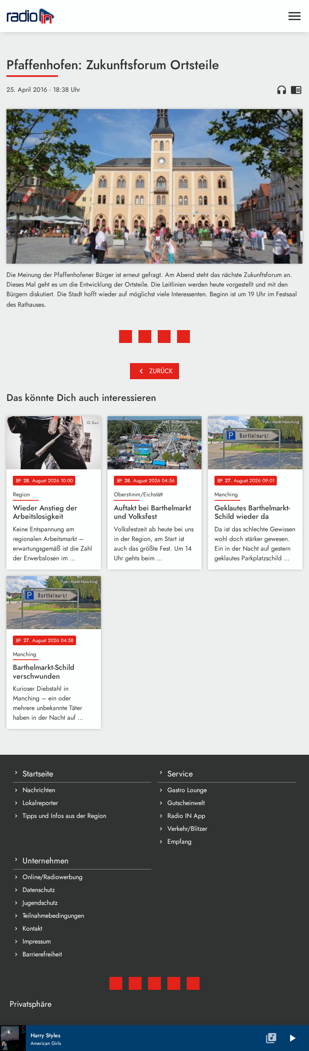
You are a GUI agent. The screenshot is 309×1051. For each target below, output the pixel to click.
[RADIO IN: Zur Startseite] (144, 16)
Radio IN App (186, 815)
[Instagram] (154, 983)
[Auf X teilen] (144, 336)
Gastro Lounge (187, 790)
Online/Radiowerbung (52, 877)
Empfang (179, 841)
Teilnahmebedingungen (53, 915)
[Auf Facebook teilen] (125, 336)
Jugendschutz (40, 902)
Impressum (37, 941)
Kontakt (32, 928)
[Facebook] (135, 983)
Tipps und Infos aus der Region (64, 815)
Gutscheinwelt (186, 802)
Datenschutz (39, 889)
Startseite (38, 774)
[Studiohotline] (193, 983)
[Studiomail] (115, 983)
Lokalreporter (40, 802)
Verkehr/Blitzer (187, 828)
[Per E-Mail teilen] (183, 336)
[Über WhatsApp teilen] (164, 336)
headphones (281, 89)
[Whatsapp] (173, 983)
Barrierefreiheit (42, 954)
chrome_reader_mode (296, 89)
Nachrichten (39, 790)
